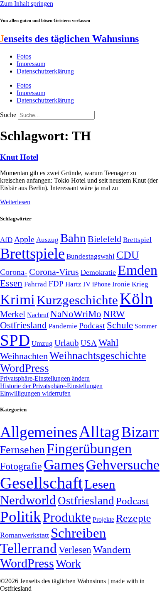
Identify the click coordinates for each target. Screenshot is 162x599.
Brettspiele (32, 253)
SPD (15, 340)
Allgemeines (38, 431)
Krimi (17, 299)
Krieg (140, 284)
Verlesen (75, 549)
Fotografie (21, 466)
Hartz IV (78, 284)
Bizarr (140, 432)
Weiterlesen (15, 201)
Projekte (103, 519)
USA (89, 343)
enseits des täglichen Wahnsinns (69, 38)
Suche (8, 114)
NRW (114, 313)
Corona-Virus (54, 271)
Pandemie (63, 326)
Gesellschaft (41, 483)
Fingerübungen (89, 448)
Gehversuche (123, 464)
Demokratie (98, 272)
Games (64, 465)
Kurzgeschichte (77, 300)
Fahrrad (35, 284)
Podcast (92, 325)
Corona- (13, 271)
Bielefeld (104, 239)
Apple (24, 239)
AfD (6, 240)
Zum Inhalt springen (26, 3)
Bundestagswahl (90, 256)
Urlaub (66, 343)
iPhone (101, 284)
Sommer (146, 326)
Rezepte (133, 518)
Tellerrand (28, 548)
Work (68, 563)
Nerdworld (28, 500)
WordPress (24, 368)
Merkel (12, 314)
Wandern (112, 549)
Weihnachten (24, 356)
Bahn (73, 237)
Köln (136, 298)
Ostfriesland (23, 325)
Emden (137, 270)
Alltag (99, 431)
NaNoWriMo (75, 314)
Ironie (121, 284)
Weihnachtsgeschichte (97, 356)
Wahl (108, 342)
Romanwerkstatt (24, 535)
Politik (20, 516)
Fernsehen (22, 450)
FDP (56, 283)
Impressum (31, 63)
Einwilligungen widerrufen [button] (35, 393)
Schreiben (78, 533)
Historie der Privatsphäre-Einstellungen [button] (51, 385)
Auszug (47, 239)
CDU (127, 255)
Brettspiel (137, 240)
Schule (120, 325)
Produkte (67, 517)
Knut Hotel (19, 157)
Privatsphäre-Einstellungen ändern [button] (45, 378)
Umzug (42, 343)
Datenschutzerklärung (45, 71)
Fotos (24, 56)
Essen (11, 283)
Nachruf (38, 314)
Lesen (99, 484)
